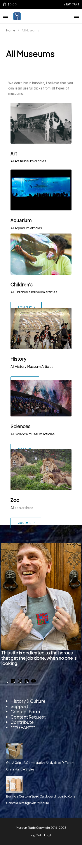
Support (19, 706)
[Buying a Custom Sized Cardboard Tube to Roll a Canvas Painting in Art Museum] (41, 784)
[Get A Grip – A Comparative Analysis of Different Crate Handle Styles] (41, 751)
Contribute (22, 722)
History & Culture (27, 701)
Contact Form (25, 711)
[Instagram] (20, 682)
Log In (48, 835)
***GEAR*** (22, 727)
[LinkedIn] (13, 682)
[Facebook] (26, 682)
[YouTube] (33, 682)
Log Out (35, 835)
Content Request (28, 716)
